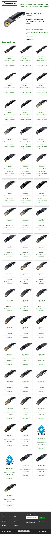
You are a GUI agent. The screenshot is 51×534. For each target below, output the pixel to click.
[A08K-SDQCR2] (10, 240)
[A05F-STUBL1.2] (10, 51)
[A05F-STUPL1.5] (41, 51)
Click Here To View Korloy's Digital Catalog (34, 29)
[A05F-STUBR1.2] (25, 51)
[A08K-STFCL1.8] (10, 294)
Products (3, 518)
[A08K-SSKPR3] (41, 267)
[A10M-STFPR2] (25, 429)
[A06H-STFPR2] (41, 186)
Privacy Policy (16, 525)
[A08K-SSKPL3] (25, 267)
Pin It (32, 39)
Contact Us (35, 6)
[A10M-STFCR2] (41, 402)
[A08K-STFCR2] (10, 321)
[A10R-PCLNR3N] (10, 461)
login (39, 21)
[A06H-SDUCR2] (25, 159)
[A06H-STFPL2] (25, 186)
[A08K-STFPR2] (41, 321)
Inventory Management (44, 6)
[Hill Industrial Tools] (9, 4)
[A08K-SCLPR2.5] (25, 213)
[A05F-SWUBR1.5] (25, 105)
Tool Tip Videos (29, 6)
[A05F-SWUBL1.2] (25, 78)
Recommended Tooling (31, 4)
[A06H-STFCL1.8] (41, 159)
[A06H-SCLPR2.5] (10, 132)
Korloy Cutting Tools (34, 32)
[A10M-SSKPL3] (41, 375)
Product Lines (40, 4)
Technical (46, 4)
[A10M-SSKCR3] (25, 375)
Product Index (16, 521)
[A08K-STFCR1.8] (41, 294)
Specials (3, 523)
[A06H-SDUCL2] (10, 159)
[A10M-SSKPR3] (10, 402)
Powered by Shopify (42, 531)
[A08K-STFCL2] (25, 294)
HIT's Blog (4, 525)
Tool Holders (30, 36)
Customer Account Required (9, 60)
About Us (23, 6)
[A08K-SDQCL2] (41, 213)
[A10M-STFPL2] (10, 429)
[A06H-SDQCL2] (25, 132)
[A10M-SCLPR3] (13, 20)
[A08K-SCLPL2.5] (10, 213)
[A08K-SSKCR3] (10, 267)
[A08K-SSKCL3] (41, 240)
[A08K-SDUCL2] (25, 240)
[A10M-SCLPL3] (10, 348)
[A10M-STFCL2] (25, 402)
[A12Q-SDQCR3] (41, 459)
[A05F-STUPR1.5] (10, 78)
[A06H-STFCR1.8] (10, 186)
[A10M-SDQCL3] (25, 348)
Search (15, 516)
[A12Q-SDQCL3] (25, 459)
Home (3, 516)
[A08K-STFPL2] (25, 321)
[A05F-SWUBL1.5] (41, 78)
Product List (22, 4)
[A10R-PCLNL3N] (41, 431)
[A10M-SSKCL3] (10, 375)
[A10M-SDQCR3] (41, 348)
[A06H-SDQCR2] (41, 132)
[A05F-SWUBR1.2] (10, 105)
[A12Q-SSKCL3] (10, 489)
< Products (4, 10)
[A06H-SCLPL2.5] (41, 105)
